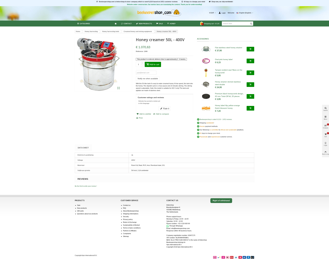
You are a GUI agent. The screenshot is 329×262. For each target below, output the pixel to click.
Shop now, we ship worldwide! (222, 2)
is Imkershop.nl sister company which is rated (138, 2)
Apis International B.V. (174, 245)
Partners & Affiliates (129, 231)
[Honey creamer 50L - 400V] (118, 88)
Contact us (126, 205)
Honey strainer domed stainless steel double (228, 83)
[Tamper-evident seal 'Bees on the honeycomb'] (206, 73)
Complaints (127, 233)
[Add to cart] (250, 49)
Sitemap (126, 236)
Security (126, 217)
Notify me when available (148, 79)
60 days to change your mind (194, 2)
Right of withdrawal (221, 201)
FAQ (124, 208)
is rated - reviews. (216, 119)
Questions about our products (87, 214)
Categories (85, 23)
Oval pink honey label (223, 59)
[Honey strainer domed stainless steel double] (206, 84)
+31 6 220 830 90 (184, 223)
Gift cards (80, 211)
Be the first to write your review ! (86, 186)
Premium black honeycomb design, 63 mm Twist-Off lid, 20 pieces (229, 95)
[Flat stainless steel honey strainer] (206, 49)
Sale (78, 205)
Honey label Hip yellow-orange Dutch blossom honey (227, 106)
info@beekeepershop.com (180, 228)
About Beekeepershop (131, 211)
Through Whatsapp (176, 226)
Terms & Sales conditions (132, 228)
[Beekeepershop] (164, 13)
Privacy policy (128, 219)
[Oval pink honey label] (206, 61)
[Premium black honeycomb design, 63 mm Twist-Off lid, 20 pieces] (206, 96)
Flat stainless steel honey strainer (228, 48)
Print (141, 118)
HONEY (173, 23)
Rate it (166, 108)
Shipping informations (130, 214)
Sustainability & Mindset (131, 225)
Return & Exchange (130, 222)
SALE (161, 23)
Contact (128, 23)
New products (145, 23)
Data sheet (83, 147)
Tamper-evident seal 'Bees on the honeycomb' (228, 71)
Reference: (140, 51)
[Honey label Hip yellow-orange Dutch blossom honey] (206, 108)
